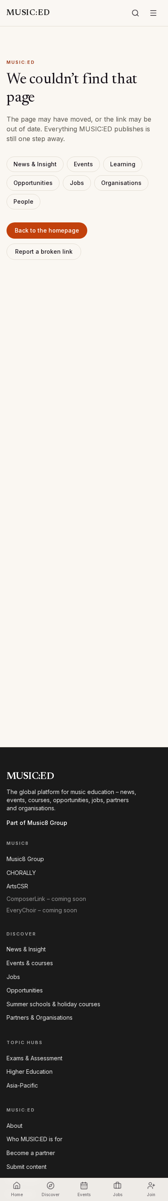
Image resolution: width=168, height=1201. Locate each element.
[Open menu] (153, 13)
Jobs (77, 182)
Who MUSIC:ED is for (34, 1139)
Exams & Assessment (34, 1058)
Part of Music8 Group (37, 822)
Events (83, 164)
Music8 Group (25, 858)
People (23, 201)
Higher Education (30, 1071)
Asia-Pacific (22, 1085)
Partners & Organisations (40, 1017)
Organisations (121, 182)
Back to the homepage (47, 230)
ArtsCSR (17, 886)
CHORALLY (21, 872)
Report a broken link (44, 251)
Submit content (26, 1166)
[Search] (135, 13)
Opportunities (33, 182)
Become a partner (31, 1152)
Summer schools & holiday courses (53, 1004)
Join (151, 1194)
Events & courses (30, 962)
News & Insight (35, 164)
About (14, 1125)
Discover (51, 1194)
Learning (122, 164)
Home (17, 1194)
